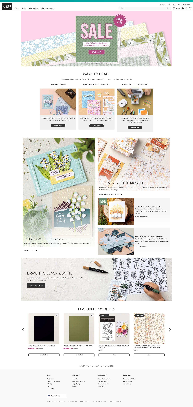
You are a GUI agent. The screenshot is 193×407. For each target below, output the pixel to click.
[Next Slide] (170, 332)
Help (48, 375)
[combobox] (145, 8)
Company (75, 375)
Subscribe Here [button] (141, 216)
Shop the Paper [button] (36, 285)
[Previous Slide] (23, 332)
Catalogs (126, 375)
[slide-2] (101, 63)
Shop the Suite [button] (29, 250)
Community (102, 375)
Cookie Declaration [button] (116, 401)
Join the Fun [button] (140, 246)
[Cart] (190, 8)
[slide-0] (91, 63)
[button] (182, 8)
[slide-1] (96, 63)
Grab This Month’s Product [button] (109, 194)
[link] (186, 8)
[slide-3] (106, 63)
